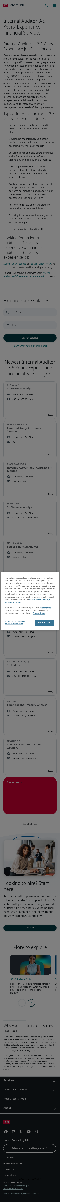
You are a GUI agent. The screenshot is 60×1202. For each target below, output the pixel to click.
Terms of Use (45, 608)
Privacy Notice (39, 613)
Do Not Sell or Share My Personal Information (15, 622)
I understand (44, 623)
